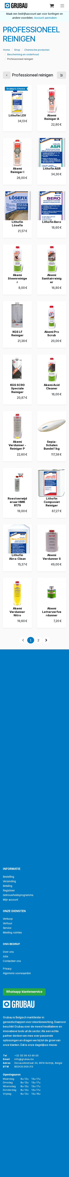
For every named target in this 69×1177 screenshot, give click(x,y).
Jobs (5, 956)
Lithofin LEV (17, 115)
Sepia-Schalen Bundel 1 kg (52, 445)
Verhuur (7, 923)
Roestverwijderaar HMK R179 (17, 502)
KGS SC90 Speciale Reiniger (17, 388)
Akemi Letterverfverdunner (51, 612)
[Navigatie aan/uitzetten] (62, 6)
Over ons (8, 952)
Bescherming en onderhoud (23, 54)
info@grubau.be (24, 1059)
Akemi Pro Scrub (51, 333)
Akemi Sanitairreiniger (52, 278)
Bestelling (8, 877)
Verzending (9, 881)
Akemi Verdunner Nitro (17, 612)
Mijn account (10, 899)
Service (7, 928)
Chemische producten (36, 49)
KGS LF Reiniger (17, 333)
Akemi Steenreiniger (17, 278)
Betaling (7, 886)
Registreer (9, 890)
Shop (17, 49)
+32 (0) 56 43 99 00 (26, 1055)
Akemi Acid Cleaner (52, 386)
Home (6, 49)
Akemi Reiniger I (17, 170)
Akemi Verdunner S (52, 556)
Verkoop (8, 919)
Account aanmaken (45, 18)
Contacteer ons (12, 961)
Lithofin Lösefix (17, 223)
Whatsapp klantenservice (24, 991)
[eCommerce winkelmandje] (52, 5)
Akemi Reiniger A (51, 117)
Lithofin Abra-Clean (17, 556)
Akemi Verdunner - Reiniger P (17, 445)
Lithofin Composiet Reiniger (52, 502)
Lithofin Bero (51, 222)
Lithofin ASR (52, 168)
